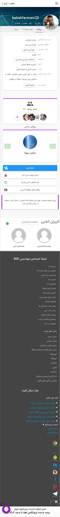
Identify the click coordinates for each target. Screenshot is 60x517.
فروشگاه (54, 358)
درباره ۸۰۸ (52, 266)
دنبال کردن (30, 168)
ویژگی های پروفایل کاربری (30, 189)
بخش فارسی (53, 428)
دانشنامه (54, 371)
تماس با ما (52, 279)
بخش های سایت (50, 331)
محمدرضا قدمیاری (44, 246)
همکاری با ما (51, 284)
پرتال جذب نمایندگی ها (47, 306)
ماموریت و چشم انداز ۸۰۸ (46, 270)
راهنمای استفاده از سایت (47, 319)
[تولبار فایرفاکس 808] (55, 451)
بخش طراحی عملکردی (48, 345)
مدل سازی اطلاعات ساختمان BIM (44, 349)
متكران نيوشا (30, 153)
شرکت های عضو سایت (47, 297)
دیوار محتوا (29, 29)
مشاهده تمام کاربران (29, 222)
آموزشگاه (53, 354)
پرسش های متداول (48, 314)
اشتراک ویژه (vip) (49, 288)
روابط (16, 29)
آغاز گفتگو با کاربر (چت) (30, 182)
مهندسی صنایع (28, 49)
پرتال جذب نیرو (50, 310)
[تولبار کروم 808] (55, 444)
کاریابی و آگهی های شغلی (47, 380)
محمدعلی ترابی (18, 246)
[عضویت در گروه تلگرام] (55, 494)
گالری (55, 367)
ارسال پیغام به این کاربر (30, 175)
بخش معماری (51, 341)
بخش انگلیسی (52, 432)
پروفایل (39, 29)
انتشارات (54, 363)
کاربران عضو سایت (49, 292)
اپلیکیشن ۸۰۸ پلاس (48, 275)
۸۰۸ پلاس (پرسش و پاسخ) (46, 376)
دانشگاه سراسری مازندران (25, 59)
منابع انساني (29, 85)
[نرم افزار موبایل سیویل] (55, 458)
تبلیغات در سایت (50, 323)
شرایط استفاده (50, 301)
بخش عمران (52, 336)
